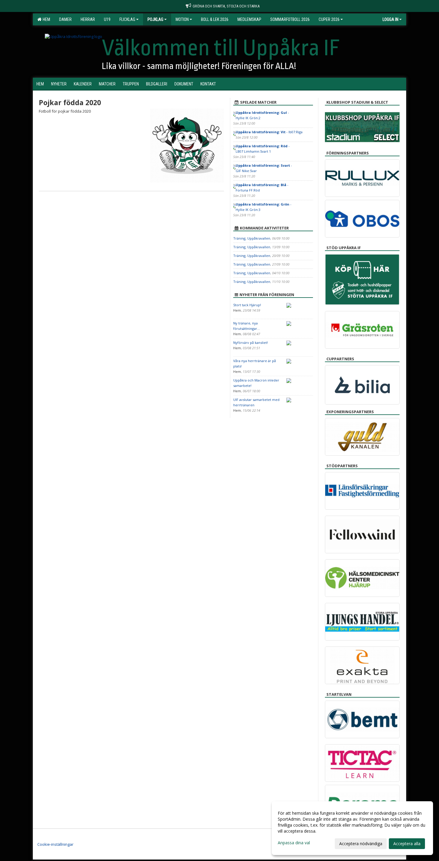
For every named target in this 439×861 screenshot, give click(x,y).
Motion (182, 19)
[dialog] (352, 828)
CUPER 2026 (329, 19)
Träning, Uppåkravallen (251, 238)
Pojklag (155, 19)
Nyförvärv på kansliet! (250, 342)
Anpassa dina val (294, 842)
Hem (45, 19)
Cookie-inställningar (55, 844)
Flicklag (127, 19)
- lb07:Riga (269, 132)
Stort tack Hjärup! (247, 305)
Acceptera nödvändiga (360, 843)
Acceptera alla (406, 843)
